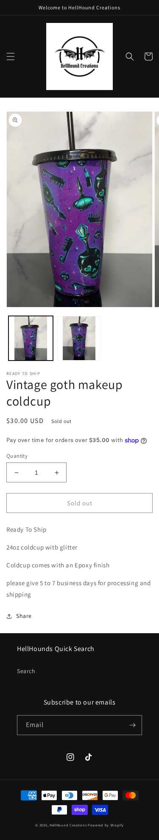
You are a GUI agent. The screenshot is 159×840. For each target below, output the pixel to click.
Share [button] (24, 616)
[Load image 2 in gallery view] (79, 338)
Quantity (17, 455)
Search (26, 671)
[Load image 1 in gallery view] (30, 338)
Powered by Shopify (106, 825)
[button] (10, 56)
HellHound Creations (68, 825)
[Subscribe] (132, 725)
